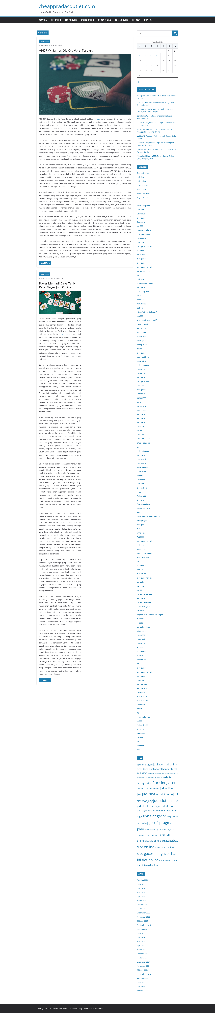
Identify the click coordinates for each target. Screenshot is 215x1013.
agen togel (143, 769)
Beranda (43, 20)
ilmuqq (97, 119)
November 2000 (143, 990)
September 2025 (144, 925)
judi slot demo (164, 794)
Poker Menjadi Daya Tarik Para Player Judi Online (57, 285)
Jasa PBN (148, 20)
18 (146, 65)
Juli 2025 (140, 933)
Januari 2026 (142, 909)
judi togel (142, 810)
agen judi (152, 764)
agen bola (141, 764)
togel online (151, 865)
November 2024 (143, 966)
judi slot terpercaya (148, 806)
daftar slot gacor (162, 782)
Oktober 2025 (142, 921)
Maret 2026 (141, 900)
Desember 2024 (143, 962)
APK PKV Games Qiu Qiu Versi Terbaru (66, 50)
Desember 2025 (143, 913)
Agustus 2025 (142, 929)
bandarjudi (58, 46)
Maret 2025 (141, 949)
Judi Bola (136, 20)
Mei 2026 (141, 892)
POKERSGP (64, 334)
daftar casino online (143, 778)
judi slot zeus (169, 806)
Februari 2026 (143, 904)
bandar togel (169, 769)
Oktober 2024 (142, 970)
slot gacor (145, 853)
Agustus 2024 (142, 978)
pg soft (153, 822)
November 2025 (143, 917)
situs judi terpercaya (157, 840)
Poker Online (104, 20)
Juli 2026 (140, 884)
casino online (152, 773)
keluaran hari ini (157, 810)
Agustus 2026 (142, 880)
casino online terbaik (164, 773)
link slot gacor (154, 816)
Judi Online (56, 20)
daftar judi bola (157, 777)
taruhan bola (165, 860)
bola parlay (142, 773)
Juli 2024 (140, 982)
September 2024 (144, 974)
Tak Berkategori (143, 193)
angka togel (155, 769)
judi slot (148, 793)
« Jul (138, 82)
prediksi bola (150, 829)
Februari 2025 (143, 954)
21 (163, 65)
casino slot (174, 773)
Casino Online (87, 20)
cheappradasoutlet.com (67, 6)
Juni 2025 (141, 937)
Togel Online (121, 20)
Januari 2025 (142, 958)
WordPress (99, 1008)
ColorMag (87, 1008)
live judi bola (172, 816)
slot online (150, 859)
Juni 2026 (141, 888)
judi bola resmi (153, 788)
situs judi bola (152, 835)
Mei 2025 (141, 941)
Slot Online (71, 20)
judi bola (141, 788)
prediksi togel (164, 829)
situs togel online (164, 847)
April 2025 (141, 945)
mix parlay (142, 823)
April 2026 (141, 896)
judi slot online (165, 800)
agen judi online (168, 764)
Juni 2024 (141, 986)
